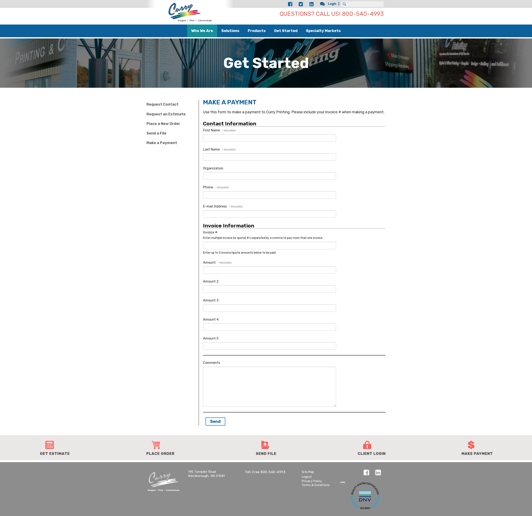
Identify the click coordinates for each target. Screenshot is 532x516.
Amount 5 (210, 338)
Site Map (308, 472)
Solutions (230, 30)
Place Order (160, 453)
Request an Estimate (166, 114)
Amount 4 (211, 319)
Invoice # (210, 232)
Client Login (372, 453)
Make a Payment (162, 143)
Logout (307, 477)
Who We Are (202, 30)
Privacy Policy (312, 481)
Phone (208, 187)
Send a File (156, 133)
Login (332, 4)
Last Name (211, 149)
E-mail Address (215, 206)
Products (257, 30)
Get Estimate (55, 453)
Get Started (286, 30)
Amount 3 (210, 300)
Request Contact (163, 104)
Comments (211, 363)
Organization (213, 168)
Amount (210, 262)
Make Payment (477, 453)
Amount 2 (211, 281)
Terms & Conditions (316, 485)
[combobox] (362, 4)
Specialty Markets (323, 30)
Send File (266, 453)
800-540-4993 (272, 472)
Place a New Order (163, 123)
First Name (212, 130)
